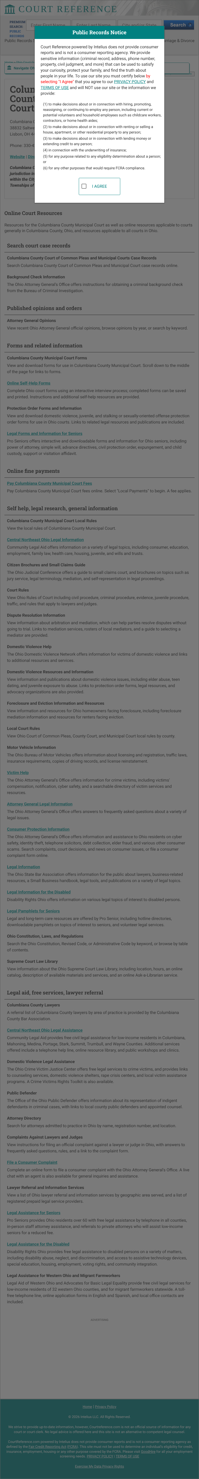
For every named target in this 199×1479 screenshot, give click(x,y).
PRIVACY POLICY (130, 81)
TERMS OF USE (55, 87)
